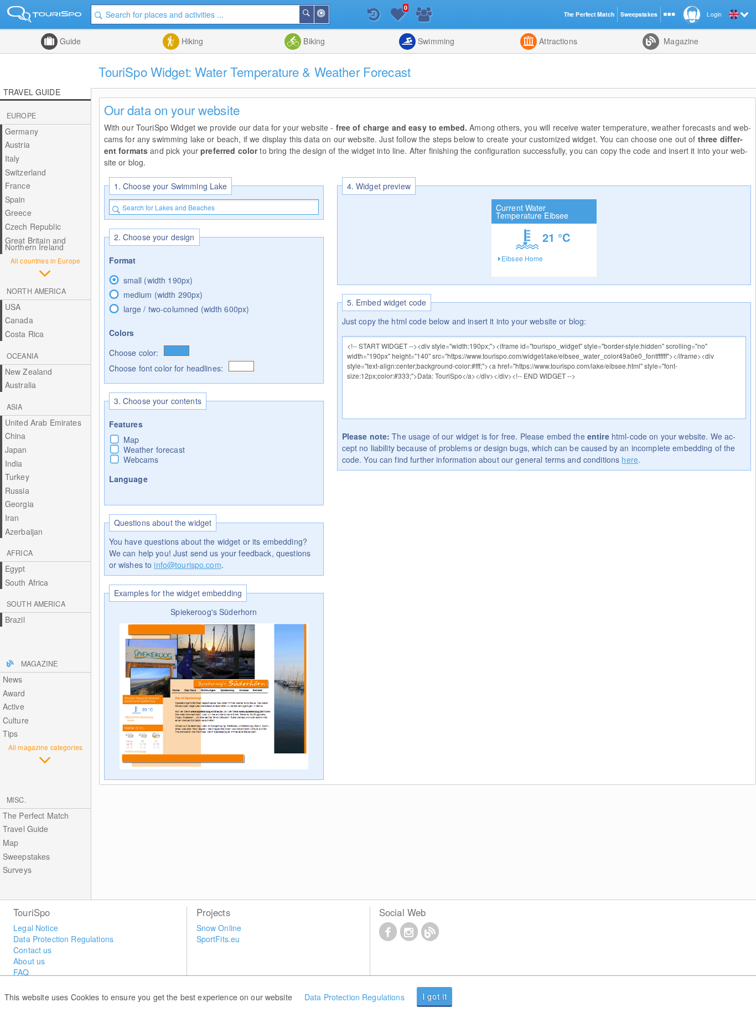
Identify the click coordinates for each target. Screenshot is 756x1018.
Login (714, 14)
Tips (10, 733)
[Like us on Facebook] (388, 931)
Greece (18, 212)
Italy (12, 158)
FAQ (21, 972)
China (15, 435)
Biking (313, 40)
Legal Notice (35, 927)
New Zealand (29, 371)
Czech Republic (33, 226)
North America (36, 291)
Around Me (328, 14)
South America (36, 604)
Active (13, 706)
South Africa (27, 582)
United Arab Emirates (43, 422)
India (14, 463)
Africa (20, 553)
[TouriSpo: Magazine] (430, 931)
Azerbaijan (24, 531)
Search (313, 14)
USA (12, 306)
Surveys (17, 869)
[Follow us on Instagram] (409, 931)
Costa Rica (24, 333)
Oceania (22, 356)
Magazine (679, 40)
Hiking (191, 40)
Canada (19, 319)
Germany (21, 131)
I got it (434, 996)
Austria (17, 144)
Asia (15, 407)
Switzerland (25, 172)
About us (29, 961)
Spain (15, 199)
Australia (20, 384)
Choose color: (134, 352)
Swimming (435, 40)
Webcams (141, 459)
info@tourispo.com (187, 564)
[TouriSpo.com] (45, 16)
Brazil (15, 619)
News (13, 679)
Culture (16, 720)
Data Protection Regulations (354, 997)
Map (10, 842)
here (630, 459)
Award (14, 693)
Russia (17, 490)
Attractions (557, 40)
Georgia (19, 503)
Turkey (17, 476)
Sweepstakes (26, 856)
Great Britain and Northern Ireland (35, 244)
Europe (21, 116)
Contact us (32, 949)
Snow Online (219, 927)
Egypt (15, 568)
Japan (16, 449)
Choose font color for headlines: (166, 368)
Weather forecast (154, 449)
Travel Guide (26, 828)
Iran (12, 517)
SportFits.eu (218, 938)
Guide (69, 40)
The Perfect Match (36, 815)
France (17, 185)
